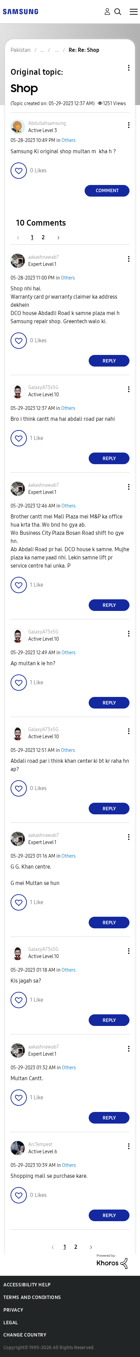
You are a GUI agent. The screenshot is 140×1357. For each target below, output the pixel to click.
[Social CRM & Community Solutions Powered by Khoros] (112, 1261)
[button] (117, 125)
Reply (109, 361)
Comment (107, 191)
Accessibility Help (27, 1285)
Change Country (24, 1335)
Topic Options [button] (117, 67)
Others (68, 140)
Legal (10, 1323)
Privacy (13, 1310)
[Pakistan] (20, 11)
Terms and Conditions (32, 1297)
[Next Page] (56, 237)
